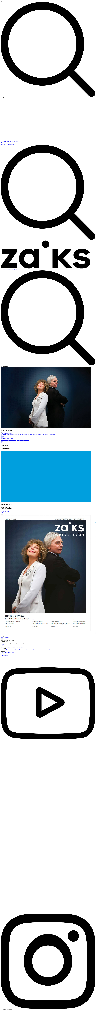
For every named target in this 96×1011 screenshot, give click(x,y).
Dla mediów (13, 647)
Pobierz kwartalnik (5, 511)
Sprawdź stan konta (45, 649)
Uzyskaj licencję (13, 440)
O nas (12, 141)
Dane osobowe (4, 655)
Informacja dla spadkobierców (31, 434)
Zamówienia (22, 647)
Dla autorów (4, 141)
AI (14, 141)
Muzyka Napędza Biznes (23, 440)
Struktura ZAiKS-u (5, 647)
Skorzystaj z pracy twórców (7, 438)
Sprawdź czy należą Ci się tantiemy (46, 434)
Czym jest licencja (5, 440)
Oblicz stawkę (11, 652)
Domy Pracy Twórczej (35, 649)
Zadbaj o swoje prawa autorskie (16, 434)
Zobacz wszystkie (5, 637)
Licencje (9, 141)
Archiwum (3, 513)
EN (1, 143)
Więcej (2, 436)
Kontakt (16, 141)
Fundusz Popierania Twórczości (22, 649)
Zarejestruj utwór (5, 434)
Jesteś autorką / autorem (6, 433)
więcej (2, 644)
